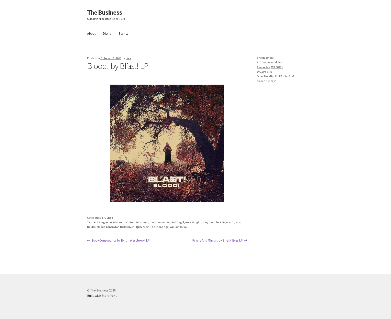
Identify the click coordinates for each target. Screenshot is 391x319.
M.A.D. (230, 222)
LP (103, 218)
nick (128, 58)
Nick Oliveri (127, 227)
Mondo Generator (108, 227)
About (91, 33)
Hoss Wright (193, 222)
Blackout (119, 222)
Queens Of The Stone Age (152, 227)
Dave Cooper (158, 222)
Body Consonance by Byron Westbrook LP (121, 240)
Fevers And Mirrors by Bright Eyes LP (217, 240)
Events (123, 33)
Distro (107, 33)
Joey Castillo (210, 222)
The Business (104, 12)
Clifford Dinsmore (137, 222)
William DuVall (179, 227)
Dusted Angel (175, 222)
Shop (110, 218)
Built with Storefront (102, 296)
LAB (222, 222)
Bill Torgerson (103, 222)
